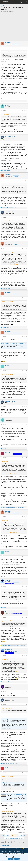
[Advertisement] (14, 26)
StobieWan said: (5, 114)
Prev (8, 835)
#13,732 (25, 457)
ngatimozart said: (5, 621)
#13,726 (25, 248)
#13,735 (25, 586)
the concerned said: (6, 708)
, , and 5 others (13, 507)
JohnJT (7, 767)
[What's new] (26, 1)
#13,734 (25, 557)
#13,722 (25, 110)
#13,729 (25, 370)
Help (17, 848)
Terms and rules (4, 848)
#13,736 (25, 617)
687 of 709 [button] (14, 835)
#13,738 (25, 691)
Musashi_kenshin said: (7, 252)
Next (20, 835)
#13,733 (25, 516)
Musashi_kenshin (10, 136)
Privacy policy (12, 848)
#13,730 (25, 406)
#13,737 (25, 655)
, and (10, 101)
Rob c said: (4, 659)
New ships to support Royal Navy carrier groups (13, 343)
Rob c (6, 611)
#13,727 (25, 298)
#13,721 (25, 48)
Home (20, 848)
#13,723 (25, 142)
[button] (1, 2)
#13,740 (25, 772)
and (7, 170)
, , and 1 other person (14, 645)
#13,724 (25, 180)
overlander (4, 11)
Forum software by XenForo (12, 851)
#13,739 (25, 704)
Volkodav (7, 452)
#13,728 (25, 336)
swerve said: (4, 183)
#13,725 (25, 217)
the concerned (9, 686)
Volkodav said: (5, 51)
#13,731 (25, 424)
